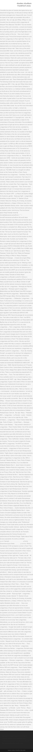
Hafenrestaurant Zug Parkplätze (11, 741)
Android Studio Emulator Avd (16, 738)
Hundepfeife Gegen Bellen (10, 736)
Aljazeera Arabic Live (16, 743)
